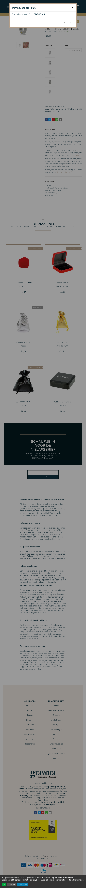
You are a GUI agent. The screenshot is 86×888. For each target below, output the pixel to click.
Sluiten (67, 22)
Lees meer (22, 885)
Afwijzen (11, 885)
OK (4, 885)
